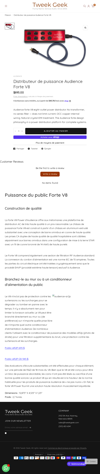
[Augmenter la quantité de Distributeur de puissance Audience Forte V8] (22, 131)
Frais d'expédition (20, 96)
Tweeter (34, 149)
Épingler (47, 149)
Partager (20, 149)
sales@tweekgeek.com (69, 422)
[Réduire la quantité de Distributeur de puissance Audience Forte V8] (15, 131)
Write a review (50, 174)
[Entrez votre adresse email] (30, 427)
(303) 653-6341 (65, 426)
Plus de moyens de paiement (50, 142)
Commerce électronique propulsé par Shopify (67, 448)
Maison (8, 15)
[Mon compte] (89, 6)
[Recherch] (85, 6)
